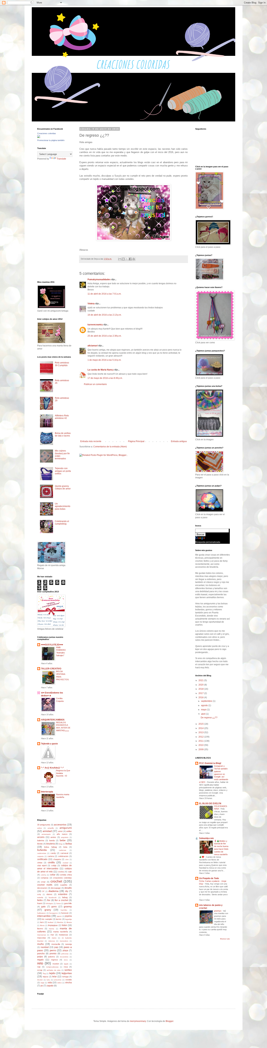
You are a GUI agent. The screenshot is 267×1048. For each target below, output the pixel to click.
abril (203, 714)
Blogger (169, 1021)
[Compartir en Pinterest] (133, 259)
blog (60, 844)
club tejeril (41, 865)
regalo (40, 959)
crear (43, 882)
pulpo (40, 956)
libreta (69, 922)
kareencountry (95, 324)
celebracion (63, 856)
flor (48, 900)
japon (59, 916)
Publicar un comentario (95, 384)
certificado (42, 859)
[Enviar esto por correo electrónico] (120, 259)
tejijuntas (67, 973)
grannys (218, 911)
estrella (40, 897)
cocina (61, 872)
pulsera (51, 957)
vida (50, 982)
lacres (58, 919)
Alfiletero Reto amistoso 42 (62, 416)
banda (52, 840)
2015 (201, 724)
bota (65, 847)
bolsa (69, 843)
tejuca (45, 976)
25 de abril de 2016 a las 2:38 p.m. (105, 336)
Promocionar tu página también (50, 140)
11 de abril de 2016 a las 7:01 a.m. (104, 294)
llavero (40, 928)
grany (47, 909)
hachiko (64, 910)
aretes (53, 837)
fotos (58, 903)
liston (64, 925)
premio (53, 953)
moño (40, 944)
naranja (68, 944)
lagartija (68, 919)
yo (42, 985)
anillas (69, 831)
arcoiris (40, 837)
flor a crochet (61, 900)
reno (66, 960)
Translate (61, 159)
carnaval (64, 853)
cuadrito (63, 885)
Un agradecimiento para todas (62, 506)
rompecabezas (52, 967)
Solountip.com (206, 838)
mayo (204, 709)
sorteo (68, 969)
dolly (39, 894)
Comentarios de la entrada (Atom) (110, 446)
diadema (53, 891)
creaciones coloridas (62, 878)
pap (56, 947)
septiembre (207, 701)
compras (44, 878)
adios (39, 828)
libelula (60, 922)
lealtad (50, 922)
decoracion (42, 888)
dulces (49, 894)
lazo (42, 922)
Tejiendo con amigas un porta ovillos (63, 471)
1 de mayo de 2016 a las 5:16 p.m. (104, 360)
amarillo (51, 828)
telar (54, 976)
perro (53, 950)
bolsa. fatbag (50, 847)
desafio (68, 888)
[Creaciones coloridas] (38, 137)
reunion (55, 964)
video (59, 983)
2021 (201, 680)
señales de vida (54, 970)
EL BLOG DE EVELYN (210, 803)
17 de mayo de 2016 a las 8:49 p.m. (105, 378)
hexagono (53, 913)
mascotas (41, 938)
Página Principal (136, 441)
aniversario (46, 834)
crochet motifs (44, 885)
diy (66, 891)
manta (51, 929)
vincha (68, 982)
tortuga (65, 976)
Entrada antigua (179, 441)
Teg (44, 973)
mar (52, 935)
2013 (201, 732)
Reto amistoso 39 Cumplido (62, 363)
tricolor (40, 980)
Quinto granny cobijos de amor (63, 487)
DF (43, 891)
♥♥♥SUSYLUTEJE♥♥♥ (52, 644)
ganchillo (68, 903)
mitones (51, 941)
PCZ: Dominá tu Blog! (210, 763)
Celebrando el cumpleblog (62, 522)
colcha (43, 875)
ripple (66, 964)
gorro (54, 906)
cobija (53, 865)
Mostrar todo (225, 939)
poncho (41, 953)
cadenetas (41, 853)
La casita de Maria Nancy (101, 369)
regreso (54, 960)
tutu (48, 980)
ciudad (65, 863)
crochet (56, 881)
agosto (204, 705)
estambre (62, 894)
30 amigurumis (43, 825)
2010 (201, 745)
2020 (201, 685)
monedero (64, 941)
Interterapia (47, 791)
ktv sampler (47, 919)
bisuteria (50, 843)
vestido (68, 980)
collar (52, 874)
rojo (39, 967)
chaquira (57, 859)
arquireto (64, 837)
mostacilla (55, 944)
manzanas (41, 935)
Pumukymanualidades (99, 279)
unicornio (57, 980)
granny (68, 906)
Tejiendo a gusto (49, 743)
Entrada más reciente (90, 441)
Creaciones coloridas (46, 133)
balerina (40, 840)
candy (53, 853)
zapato (50, 985)
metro (54, 938)
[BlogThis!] (123, 259)
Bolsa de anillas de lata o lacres (63, 434)
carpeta (40, 856)
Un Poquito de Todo (209, 878)
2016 (201, 697)
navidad (45, 947)
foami (39, 903)
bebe (63, 840)
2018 (201, 689)
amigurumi (66, 827)
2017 (201, 693)
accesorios (60, 824)
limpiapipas (53, 925)
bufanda (42, 849)
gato (43, 906)
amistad (47, 831)
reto (40, 963)
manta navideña (60, 932)
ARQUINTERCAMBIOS (52, 719)
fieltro (40, 900)
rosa (66, 967)
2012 (201, 737)
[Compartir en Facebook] (130, 259)
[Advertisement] (133, 413)
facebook (52, 897)
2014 (201, 728)
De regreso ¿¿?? (209, 717)
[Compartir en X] (127, 259)
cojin (70, 872)
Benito (40, 844)
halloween (41, 913)
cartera (51, 856)
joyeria (68, 916)
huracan (64, 913)
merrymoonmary (138, 1021)
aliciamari (93, 345)
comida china (66, 875)
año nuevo (62, 834)
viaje (42, 983)
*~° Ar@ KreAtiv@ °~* (52, 768)
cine (67, 859)
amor (60, 831)
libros (42, 925)
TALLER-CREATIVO (51, 668)
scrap (39, 970)
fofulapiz (49, 903)
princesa (64, 954)
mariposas (63, 935)
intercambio (44, 915)
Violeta (91, 303)
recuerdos (64, 957)
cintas (40, 862)
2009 (201, 749)
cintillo (51, 862)
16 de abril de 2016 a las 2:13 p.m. (105, 315)
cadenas (62, 850)
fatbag (65, 897)
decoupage (56, 888)
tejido (52, 973)
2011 (201, 741)
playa (65, 950)
